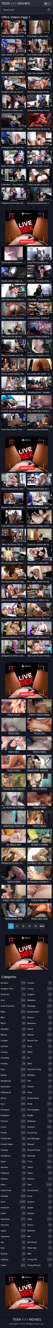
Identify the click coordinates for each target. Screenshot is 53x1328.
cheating (13, 1058)
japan (13, 1230)
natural (39, 1035)
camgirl (13, 1040)
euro (13, 1104)
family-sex (13, 1138)
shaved (39, 1144)
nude (39, 1046)
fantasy (13, 1150)
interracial (13, 1219)
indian (13, 1213)
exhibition (13, 1115)
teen (39, 1184)
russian (39, 1127)
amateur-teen (13, 988)
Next (42, 926)
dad (13, 1069)
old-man (39, 1075)
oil (39, 1058)
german (13, 1167)
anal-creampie (13, 1006)
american (13, 994)
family (13, 1133)
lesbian (39, 983)
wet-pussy (39, 1242)
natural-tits (39, 1040)
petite (39, 1104)
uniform (39, 1202)
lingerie (39, 994)
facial (13, 1127)
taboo (39, 1167)
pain (39, 1081)
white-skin (39, 1248)
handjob (13, 1196)
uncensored (39, 1190)
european (13, 1109)
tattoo (39, 1173)
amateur (13, 983)
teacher (39, 1179)
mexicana (39, 1023)
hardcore (13, 1207)
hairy (13, 1184)
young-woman (39, 1265)
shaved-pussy (39, 1150)
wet (39, 1236)
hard (13, 1202)
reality (39, 1115)
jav (13, 1242)
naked (39, 1029)
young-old (39, 1259)
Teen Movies (15, 3)
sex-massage (39, 1138)
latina (13, 1265)
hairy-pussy (13, 1190)
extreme (13, 1121)
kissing (13, 1254)
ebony (13, 1098)
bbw (13, 1017)
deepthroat (13, 1081)
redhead (39, 1121)
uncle (39, 1196)
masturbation (39, 1012)
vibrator (39, 1213)
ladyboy (13, 1259)
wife (39, 1254)
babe (13, 1012)
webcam (39, 1230)
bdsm (13, 1023)
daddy (13, 1075)
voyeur (39, 1225)
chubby (13, 1063)
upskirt (39, 1207)
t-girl (39, 1161)
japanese (13, 1236)
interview (13, 1225)
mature (39, 1017)
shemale (39, 1156)
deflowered (13, 1092)
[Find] (49, 10)
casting (13, 1052)
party (39, 1092)
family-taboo (13, 1144)
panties (39, 1086)
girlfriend (13, 1173)
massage (39, 1006)
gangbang (13, 1156)
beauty (13, 1035)
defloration (13, 1086)
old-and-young (39, 1069)
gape (13, 1161)
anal (13, 1000)
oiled (39, 1063)
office (39, 1052)
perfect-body (39, 1098)
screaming (39, 1133)
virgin (39, 1219)
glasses (13, 1179)
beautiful (13, 1029)
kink (13, 1248)
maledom (39, 1000)
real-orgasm (39, 1109)
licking (39, 988)
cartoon (13, 1046)
